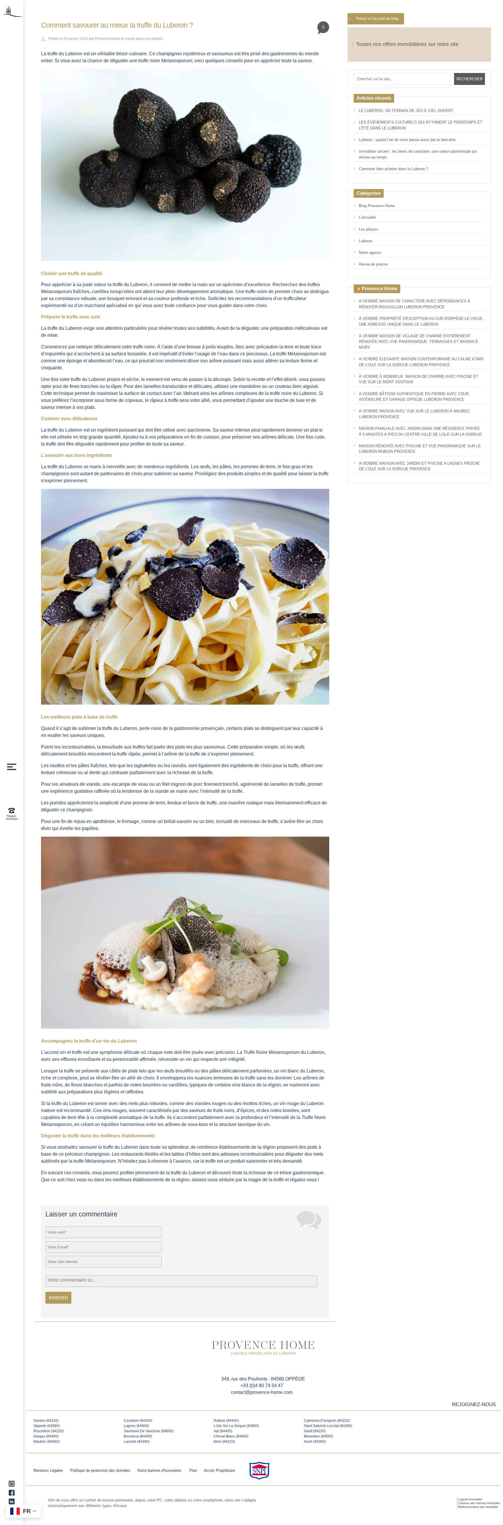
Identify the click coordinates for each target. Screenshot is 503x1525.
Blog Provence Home (377, 206)
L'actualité (367, 217)
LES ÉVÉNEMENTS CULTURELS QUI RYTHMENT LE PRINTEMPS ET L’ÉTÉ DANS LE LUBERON (420, 125)
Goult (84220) (315, 1431)
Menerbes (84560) (318, 1436)
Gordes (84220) (46, 1421)
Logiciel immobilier (470, 1499)
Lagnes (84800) (136, 1426)
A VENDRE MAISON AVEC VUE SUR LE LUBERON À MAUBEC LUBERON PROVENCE (414, 414)
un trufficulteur (291, 298)
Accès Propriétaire (219, 1470)
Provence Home (108, 38)
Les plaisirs (154, 38)
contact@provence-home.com (262, 1392)
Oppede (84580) (46, 1426)
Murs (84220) (224, 1442)
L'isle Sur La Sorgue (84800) (236, 1426)
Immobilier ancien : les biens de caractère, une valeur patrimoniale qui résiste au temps (418, 154)
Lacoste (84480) (137, 1442)
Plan (193, 1470)
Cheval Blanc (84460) (231, 1436)
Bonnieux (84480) (138, 1436)
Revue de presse (373, 264)
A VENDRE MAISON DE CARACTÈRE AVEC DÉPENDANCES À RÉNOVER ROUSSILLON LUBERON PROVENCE (414, 304)
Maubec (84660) (46, 1442)
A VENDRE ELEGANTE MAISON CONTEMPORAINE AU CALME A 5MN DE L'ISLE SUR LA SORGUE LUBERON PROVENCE (421, 362)
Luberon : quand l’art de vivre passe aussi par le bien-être (407, 140)
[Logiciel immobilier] (443, 1503)
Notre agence (370, 252)
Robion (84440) (226, 1421)
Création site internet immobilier (479, 1503)
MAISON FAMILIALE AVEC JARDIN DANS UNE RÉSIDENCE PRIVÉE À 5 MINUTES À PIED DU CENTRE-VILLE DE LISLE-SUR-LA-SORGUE (420, 431)
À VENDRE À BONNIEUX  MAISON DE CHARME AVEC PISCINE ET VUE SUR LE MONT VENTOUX (418, 379)
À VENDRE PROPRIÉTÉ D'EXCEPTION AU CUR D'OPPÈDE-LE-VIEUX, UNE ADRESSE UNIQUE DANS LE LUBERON (421, 321)
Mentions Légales (48, 1470)
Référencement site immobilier (478, 1506)
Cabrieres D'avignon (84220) (327, 1421)
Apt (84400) (223, 1431)
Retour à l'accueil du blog (377, 18)
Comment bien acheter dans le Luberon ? (393, 169)
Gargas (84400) (46, 1436)
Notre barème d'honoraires (160, 1470)
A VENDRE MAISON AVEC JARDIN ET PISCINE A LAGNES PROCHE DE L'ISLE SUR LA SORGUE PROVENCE (419, 466)
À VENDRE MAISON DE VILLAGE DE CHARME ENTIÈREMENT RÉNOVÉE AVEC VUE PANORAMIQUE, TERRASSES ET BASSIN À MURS (418, 342)
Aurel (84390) (315, 1442)
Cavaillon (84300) (138, 1421)
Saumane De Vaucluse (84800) (148, 1431)
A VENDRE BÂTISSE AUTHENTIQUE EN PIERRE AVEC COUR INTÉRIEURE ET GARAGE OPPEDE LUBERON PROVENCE (414, 397)
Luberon (365, 241)
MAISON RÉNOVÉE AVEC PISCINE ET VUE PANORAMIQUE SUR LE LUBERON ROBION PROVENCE (420, 449)
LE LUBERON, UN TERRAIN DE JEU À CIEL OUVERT (406, 110)
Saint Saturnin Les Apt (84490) (328, 1426)
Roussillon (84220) (48, 1431)
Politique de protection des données (100, 1470)
